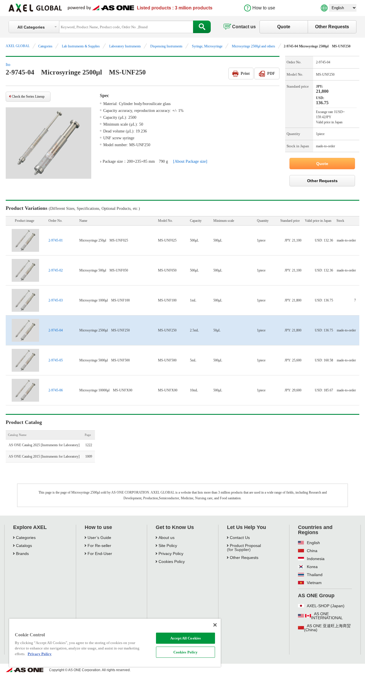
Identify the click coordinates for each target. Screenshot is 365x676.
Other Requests (332, 26)
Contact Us (240, 537)
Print (245, 73)
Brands (22, 553)
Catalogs (24, 545)
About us (167, 537)
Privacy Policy (171, 553)
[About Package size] (190, 161)
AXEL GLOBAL (18, 46)
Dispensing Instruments (166, 46)
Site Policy (168, 545)
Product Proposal (245, 545)
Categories (45, 46)
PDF (271, 73)
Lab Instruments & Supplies (81, 46)
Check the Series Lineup (28, 96)
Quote (283, 26)
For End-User (100, 553)
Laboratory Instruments (125, 46)
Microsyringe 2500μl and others (253, 46)
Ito (8, 65)
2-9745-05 (55, 360)
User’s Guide (99, 537)
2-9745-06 (55, 390)
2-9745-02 (55, 270)
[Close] (215, 625)
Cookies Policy (185, 652)
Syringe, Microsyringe (207, 46)
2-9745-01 (55, 240)
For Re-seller (99, 545)
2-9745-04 (55, 330)
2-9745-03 (55, 300)
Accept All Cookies (185, 638)
